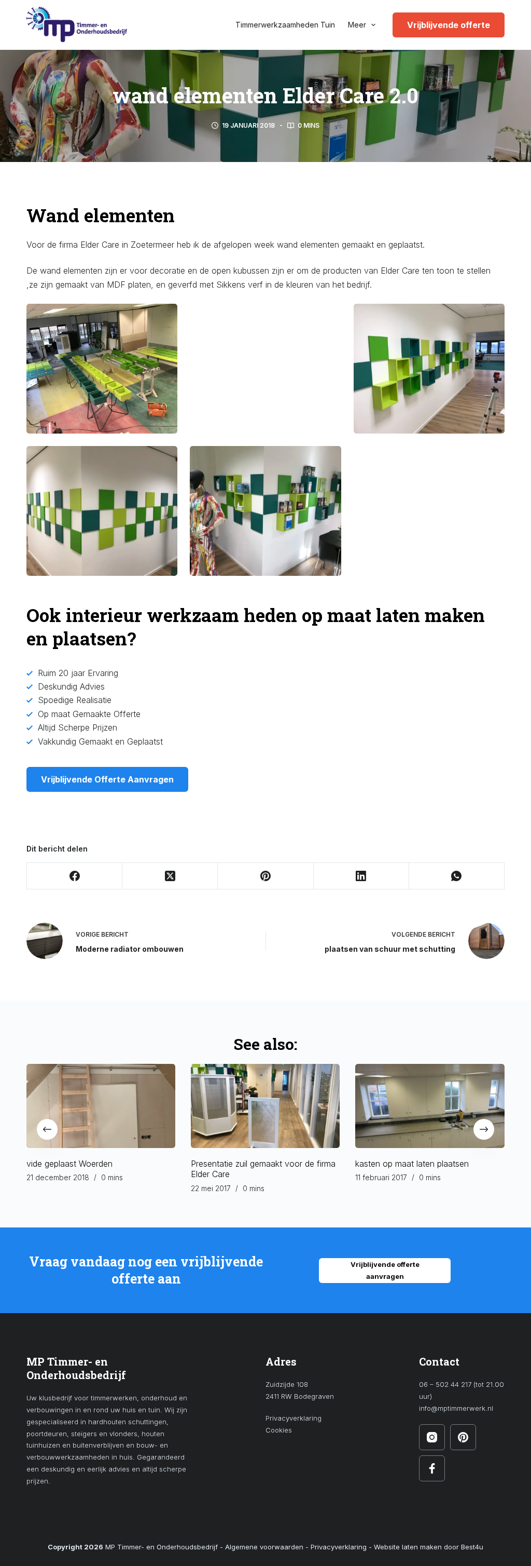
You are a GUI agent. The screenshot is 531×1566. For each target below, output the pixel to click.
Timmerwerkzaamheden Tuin (285, 24)
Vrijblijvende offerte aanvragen (385, 1270)
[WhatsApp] (457, 876)
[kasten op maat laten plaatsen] (430, 1106)
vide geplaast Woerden (69, 1163)
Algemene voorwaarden (264, 1547)
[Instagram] (432, 1437)
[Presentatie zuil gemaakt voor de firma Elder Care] (265, 1106)
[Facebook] (74, 876)
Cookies (279, 1430)
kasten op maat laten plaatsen (412, 1163)
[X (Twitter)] (170, 876)
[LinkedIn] (361, 876)
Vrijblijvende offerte (448, 25)
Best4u (472, 1547)
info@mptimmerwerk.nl (456, 1408)
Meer (357, 24)
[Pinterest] (265, 876)
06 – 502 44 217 (445, 1384)
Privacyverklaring (294, 1418)
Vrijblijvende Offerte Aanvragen (107, 779)
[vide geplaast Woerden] (100, 1106)
